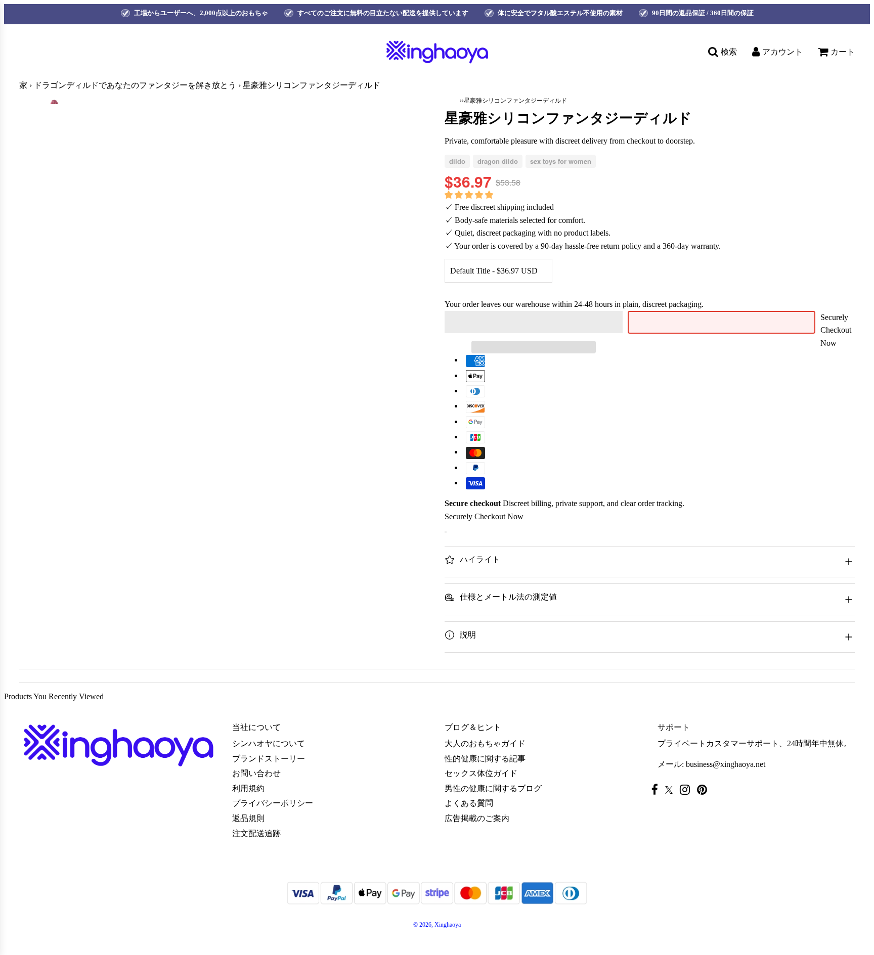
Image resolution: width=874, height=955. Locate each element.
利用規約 (248, 788)
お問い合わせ (256, 773)
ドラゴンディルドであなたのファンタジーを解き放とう (135, 85)
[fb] (657, 789)
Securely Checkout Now (835, 330)
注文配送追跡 (256, 833)
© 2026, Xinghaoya (437, 924)
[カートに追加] (446, 532)
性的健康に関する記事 (485, 758)
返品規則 (248, 818)
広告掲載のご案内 (477, 818)
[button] (470, 195)
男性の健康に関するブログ (493, 788)
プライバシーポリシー (272, 803)
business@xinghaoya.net (725, 764)
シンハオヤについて (268, 743)
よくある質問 (469, 803)
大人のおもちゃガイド (485, 743)
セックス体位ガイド (481, 773)
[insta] (687, 789)
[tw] (671, 790)
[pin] (704, 789)
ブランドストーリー (268, 758)
